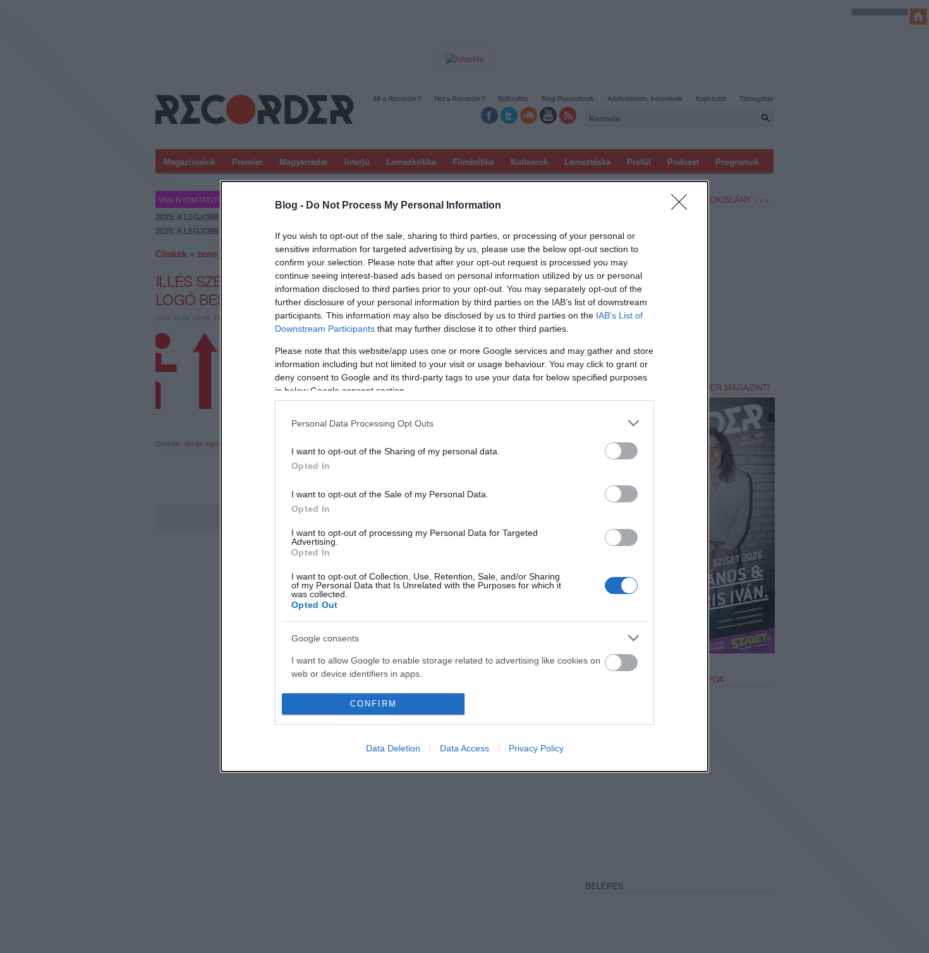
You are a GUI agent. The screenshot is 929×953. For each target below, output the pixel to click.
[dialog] (464, 476)
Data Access (464, 748)
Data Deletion (393, 748)
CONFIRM (373, 703)
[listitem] (464, 423)
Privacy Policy (536, 748)
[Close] (683, 206)
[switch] (621, 450)
